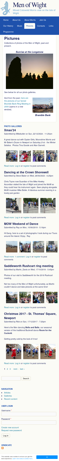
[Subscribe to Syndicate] (2, 448)
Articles (7, 392)
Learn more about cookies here (22, 458)
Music (19, 25)
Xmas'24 (10, 130)
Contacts (41, 25)
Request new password (11, 430)
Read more (9, 165)
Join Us (43, 20)
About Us (16, 20)
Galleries (8, 395)
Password (6, 419)
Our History (8, 25)
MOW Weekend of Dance (21, 224)
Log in (17, 165)
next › (15, 368)
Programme (8, 31)
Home (6, 20)
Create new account (10, 427)
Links (51, 25)
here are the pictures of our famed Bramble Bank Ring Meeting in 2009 (17, 102)
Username (6, 410)
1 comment (20, 256)
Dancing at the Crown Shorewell (26, 172)
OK (47, 457)
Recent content (10, 399)
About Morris (30, 20)
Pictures (29, 25)
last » (22, 368)
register (26, 165)
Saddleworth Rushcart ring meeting (28, 266)
